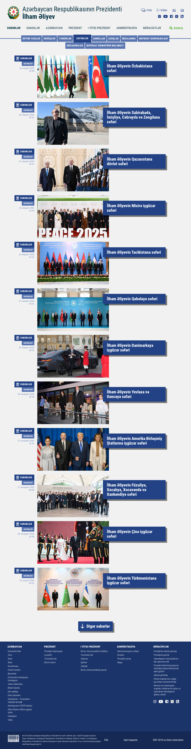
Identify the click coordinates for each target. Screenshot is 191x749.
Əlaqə (119, 662)
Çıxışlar (113, 38)
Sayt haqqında (130, 740)
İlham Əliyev (38, 16)
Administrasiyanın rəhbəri (128, 651)
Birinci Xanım (50, 662)
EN (182, 10)
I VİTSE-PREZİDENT (99, 28)
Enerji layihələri (14, 695)
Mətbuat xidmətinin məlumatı (105, 45)
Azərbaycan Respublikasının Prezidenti (72, 9)
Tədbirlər (65, 38)
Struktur (120, 655)
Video (163, 10)
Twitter (176, 16)
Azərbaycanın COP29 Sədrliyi (20, 705)
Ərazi (10, 658)
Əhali (10, 662)
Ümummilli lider (14, 651)
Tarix (10, 655)
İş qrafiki (48, 655)
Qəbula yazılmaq (161, 675)
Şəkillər (84, 662)
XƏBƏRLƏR (13, 28)
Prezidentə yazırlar (162, 655)
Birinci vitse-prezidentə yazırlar (94, 670)
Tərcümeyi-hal (50, 658)
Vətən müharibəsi (15, 684)
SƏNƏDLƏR (33, 28)
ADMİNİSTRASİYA (126, 28)
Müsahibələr (75, 45)
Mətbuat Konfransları (153, 38)
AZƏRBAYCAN (54, 28)
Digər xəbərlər (98, 626)
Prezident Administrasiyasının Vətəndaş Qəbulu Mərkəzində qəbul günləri (166, 668)
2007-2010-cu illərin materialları (168, 740)
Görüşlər (50, 38)
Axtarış (178, 28)
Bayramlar (12, 673)
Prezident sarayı (124, 658)
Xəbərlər (84, 658)
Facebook (171, 16)
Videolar (84, 666)
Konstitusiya (13, 666)
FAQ (106, 740)
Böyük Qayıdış (14, 687)
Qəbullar (99, 38)
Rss (182, 16)
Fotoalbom (12, 716)
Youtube (165, 16)
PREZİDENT (75, 28)
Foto (149, 10)
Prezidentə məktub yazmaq (165, 651)
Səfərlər (82, 38)
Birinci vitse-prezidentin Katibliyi (94, 651)
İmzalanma (129, 38)
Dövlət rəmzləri (14, 670)
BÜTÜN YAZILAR (31, 38)
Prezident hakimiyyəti (53, 651)
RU (174, 10)
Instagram (159, 16)
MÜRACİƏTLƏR (152, 28)
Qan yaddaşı (13, 691)
